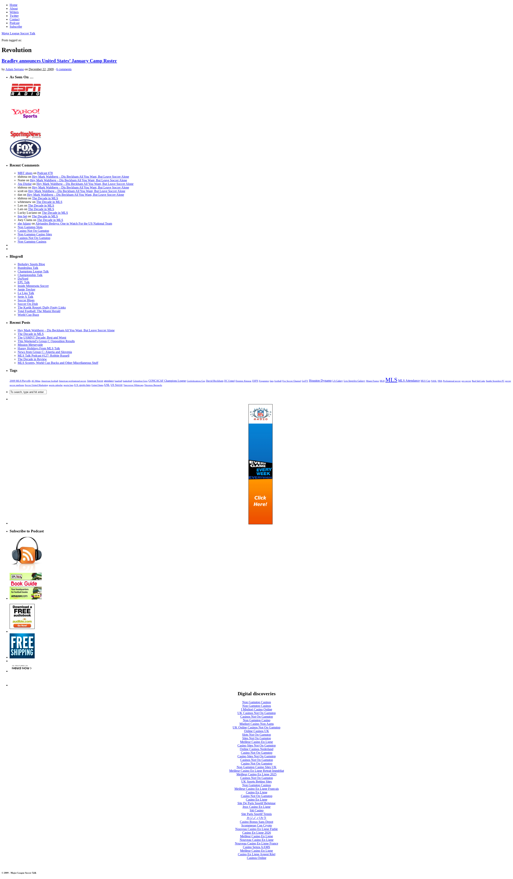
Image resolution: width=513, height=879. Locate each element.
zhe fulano (24, 223)
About (14, 8)
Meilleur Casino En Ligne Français (256, 788)
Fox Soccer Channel (291, 381)
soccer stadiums (17, 385)
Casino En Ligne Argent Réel (256, 854)
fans (272, 381)
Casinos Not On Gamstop (34, 238)
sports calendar (56, 385)
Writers (14, 12)
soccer (508, 381)
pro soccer (466, 381)
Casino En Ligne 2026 (256, 832)
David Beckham (214, 380)
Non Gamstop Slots (30, 227)
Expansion (264, 381)
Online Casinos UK (256, 731)
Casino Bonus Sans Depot (256, 821)
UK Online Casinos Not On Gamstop (256, 727)
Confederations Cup (196, 381)
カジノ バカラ (256, 817)
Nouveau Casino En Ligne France (256, 843)
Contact (14, 19)
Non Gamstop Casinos (32, 241)
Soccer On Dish (28, 304)
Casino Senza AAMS (256, 847)
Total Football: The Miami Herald (39, 311)
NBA (440, 381)
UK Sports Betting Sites (256, 781)
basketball (127, 381)
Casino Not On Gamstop (33, 230)
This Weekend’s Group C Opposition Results (46, 341)
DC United (229, 380)
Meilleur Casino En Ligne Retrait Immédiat (256, 770)
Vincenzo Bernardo (153, 385)
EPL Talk (24, 282)
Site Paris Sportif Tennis (256, 814)
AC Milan (35, 381)
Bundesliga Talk (28, 267)
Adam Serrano (14, 69)
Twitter (14, 15)
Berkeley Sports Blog (31, 264)
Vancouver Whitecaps (133, 385)
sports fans (68, 385)
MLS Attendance (409, 380)
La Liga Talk (26, 293)
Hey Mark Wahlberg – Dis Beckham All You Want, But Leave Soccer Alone (80, 176)
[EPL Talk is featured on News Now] (22, 671)
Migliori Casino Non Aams (256, 724)
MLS (391, 379)
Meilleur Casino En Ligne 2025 (256, 774)
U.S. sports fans (82, 385)
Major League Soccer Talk (18, 33)
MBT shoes (25, 173)
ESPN (255, 380)
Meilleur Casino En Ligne (256, 742)
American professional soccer (72, 381)
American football (49, 381)
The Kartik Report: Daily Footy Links (42, 307)
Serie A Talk (25, 296)
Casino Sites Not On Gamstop (256, 745)
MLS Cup (425, 380)
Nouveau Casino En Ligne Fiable (256, 829)
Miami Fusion (372, 381)
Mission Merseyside (30, 344)
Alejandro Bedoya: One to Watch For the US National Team (73, 223)
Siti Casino (257, 810)
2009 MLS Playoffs (20, 380)
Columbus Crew (140, 381)
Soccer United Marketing (36, 385)
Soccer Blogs (26, 300)
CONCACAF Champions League (167, 380)
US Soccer (117, 385)
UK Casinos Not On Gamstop (256, 713)
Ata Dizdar (25, 184)
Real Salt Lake (478, 381)
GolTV (305, 381)
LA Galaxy (337, 380)
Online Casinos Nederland (256, 749)
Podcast (14, 23)
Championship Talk (30, 275)
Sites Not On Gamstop (256, 738)
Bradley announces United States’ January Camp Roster (59, 60)
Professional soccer (452, 381)
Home (13, 5)
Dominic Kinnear (243, 381)
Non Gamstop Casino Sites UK (257, 767)
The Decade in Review (32, 359)
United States (97, 385)
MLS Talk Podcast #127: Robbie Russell (43, 355)
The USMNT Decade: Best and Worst (42, 337)
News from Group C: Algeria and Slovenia (45, 352)
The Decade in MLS (45, 198)
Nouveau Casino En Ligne (257, 840)
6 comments (64, 69)
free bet (22, 216)
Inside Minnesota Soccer (33, 286)
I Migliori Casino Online (256, 709)
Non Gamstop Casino (256, 720)
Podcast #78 (45, 173)
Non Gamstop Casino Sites (35, 234)
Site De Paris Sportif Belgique (256, 803)
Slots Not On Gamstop (256, 734)
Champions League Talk (33, 271)
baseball (118, 381)
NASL (434, 381)
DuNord (23, 278)
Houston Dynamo (320, 380)
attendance (109, 380)
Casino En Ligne (256, 792)
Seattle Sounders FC (495, 381)
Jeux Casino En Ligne (256, 806)
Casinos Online (256, 858)
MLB (382, 381)
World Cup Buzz (28, 314)
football (278, 381)
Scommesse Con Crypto (256, 825)
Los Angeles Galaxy (354, 380)
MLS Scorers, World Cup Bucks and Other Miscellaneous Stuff (58, 362)
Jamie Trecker (26, 289)
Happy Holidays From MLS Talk (39, 348)
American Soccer (95, 380)
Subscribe (16, 26)
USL (107, 385)
